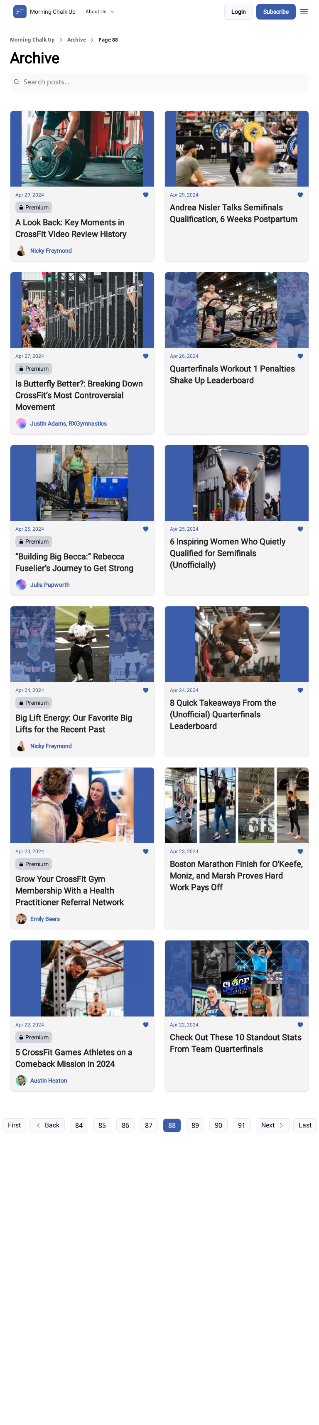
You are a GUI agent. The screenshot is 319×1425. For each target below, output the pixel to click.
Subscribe (276, 11)
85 (102, 1125)
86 (125, 1125)
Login (238, 11)
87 (148, 1125)
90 (218, 1125)
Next (268, 1125)
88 (172, 1125)
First (14, 1125)
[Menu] (304, 10)
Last (305, 1125)
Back (52, 1125)
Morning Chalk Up (32, 40)
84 (79, 1125)
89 (195, 1125)
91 (241, 1125)
